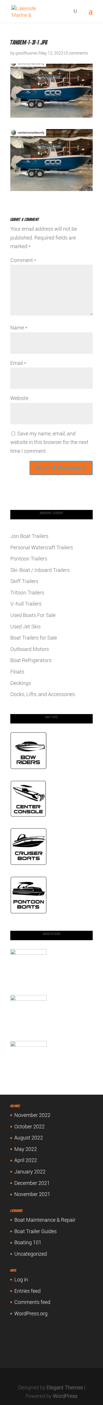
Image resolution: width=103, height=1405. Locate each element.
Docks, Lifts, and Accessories (42, 694)
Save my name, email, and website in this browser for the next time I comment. (49, 442)
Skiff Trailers (24, 581)
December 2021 (32, 1183)
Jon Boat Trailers (29, 536)
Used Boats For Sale (33, 615)
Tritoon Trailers (27, 593)
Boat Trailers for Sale (33, 638)
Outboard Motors (29, 649)
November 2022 (32, 1115)
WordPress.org (30, 1313)
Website (19, 398)
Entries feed (27, 1291)
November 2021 (32, 1194)
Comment (23, 260)
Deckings (20, 683)
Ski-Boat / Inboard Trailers (40, 570)
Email (18, 363)
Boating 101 (27, 1242)
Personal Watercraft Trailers (41, 547)
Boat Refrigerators (31, 660)
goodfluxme (26, 53)
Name (18, 328)
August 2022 (28, 1138)
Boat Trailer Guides (35, 1231)
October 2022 (29, 1126)
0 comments (77, 53)
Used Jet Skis (25, 627)
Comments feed (32, 1302)
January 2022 (29, 1172)
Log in (21, 1280)
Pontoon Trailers (28, 559)
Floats (17, 672)
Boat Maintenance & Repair (45, 1220)
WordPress (65, 1396)
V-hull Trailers (25, 604)
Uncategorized (30, 1254)
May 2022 (25, 1149)
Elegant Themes (65, 1387)
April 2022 (25, 1160)
